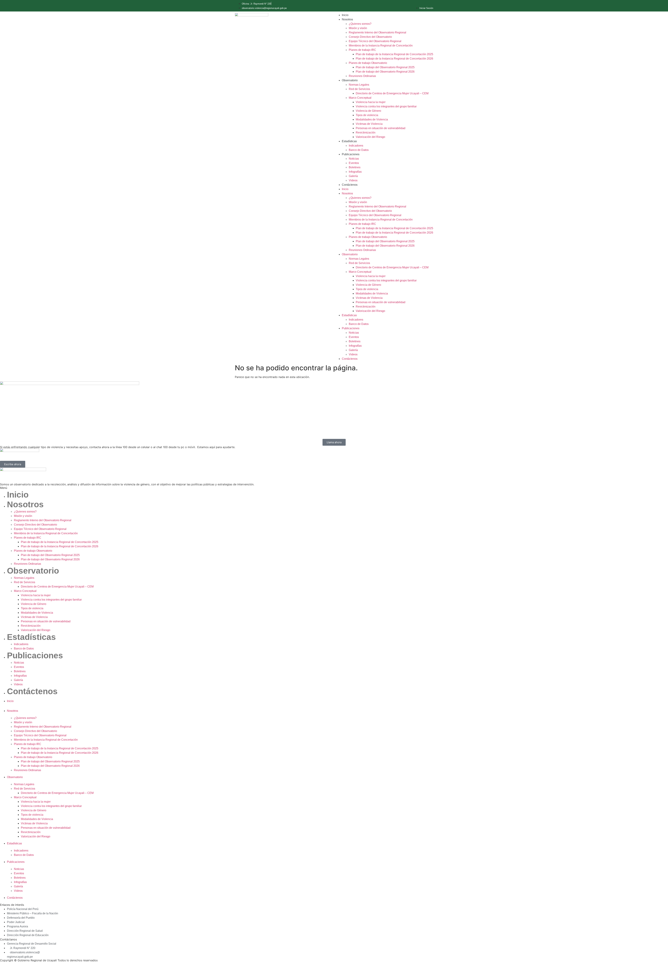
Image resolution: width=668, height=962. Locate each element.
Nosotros (347, 19)
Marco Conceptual (360, 97)
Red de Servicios (359, 89)
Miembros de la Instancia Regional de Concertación (381, 45)
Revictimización (365, 132)
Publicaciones (350, 154)
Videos (353, 180)
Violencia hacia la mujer (370, 102)
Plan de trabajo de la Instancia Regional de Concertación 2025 (394, 54)
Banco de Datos (359, 149)
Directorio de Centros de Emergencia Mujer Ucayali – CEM (392, 93)
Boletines (354, 167)
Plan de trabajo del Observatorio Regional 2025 (385, 67)
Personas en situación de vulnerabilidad (380, 128)
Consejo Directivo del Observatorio (370, 36)
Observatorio (350, 80)
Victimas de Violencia (369, 123)
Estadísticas (349, 141)
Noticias (354, 158)
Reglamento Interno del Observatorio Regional (377, 32)
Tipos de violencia (367, 115)
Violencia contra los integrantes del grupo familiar (386, 106)
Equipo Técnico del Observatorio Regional (375, 41)
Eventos (354, 162)
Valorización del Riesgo (370, 136)
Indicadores (356, 145)
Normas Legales (359, 84)
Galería (353, 176)
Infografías (355, 171)
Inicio (345, 15)
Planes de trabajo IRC (362, 49)
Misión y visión (358, 28)
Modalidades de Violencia (372, 119)
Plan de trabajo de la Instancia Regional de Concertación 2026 (394, 58)
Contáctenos (349, 184)
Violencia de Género (368, 110)
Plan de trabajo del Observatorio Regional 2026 (385, 71)
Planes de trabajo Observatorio (368, 62)
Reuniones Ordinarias (362, 75)
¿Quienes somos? (360, 23)
